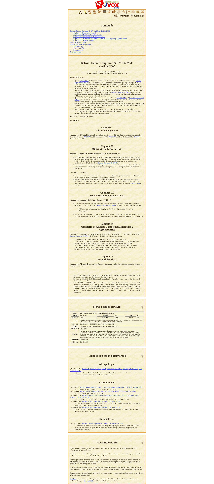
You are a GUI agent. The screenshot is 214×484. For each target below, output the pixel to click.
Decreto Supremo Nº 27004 (79, 236)
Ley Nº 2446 (84, 81)
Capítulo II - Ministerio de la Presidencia (87, 35)
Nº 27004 (137, 137)
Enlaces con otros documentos (80, 44)
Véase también (78, 48)
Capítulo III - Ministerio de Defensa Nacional (89, 37)
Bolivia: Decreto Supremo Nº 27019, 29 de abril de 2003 (90, 31)
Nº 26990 (112, 137)
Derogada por (78, 50)
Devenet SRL (89, 481)
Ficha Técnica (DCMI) (78, 42)
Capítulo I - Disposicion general (84, 33)
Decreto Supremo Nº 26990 (106, 205)
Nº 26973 (87, 137)
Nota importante (75, 52)
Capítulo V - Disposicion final (83, 40)
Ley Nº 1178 (135, 183)
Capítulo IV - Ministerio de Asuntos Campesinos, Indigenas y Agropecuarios (100, 39)
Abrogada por (78, 46)
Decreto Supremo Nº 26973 (120, 92)
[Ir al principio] (142, 307)
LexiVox (73, 479)
